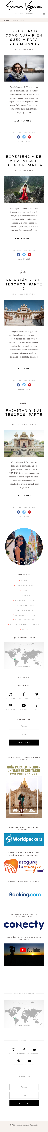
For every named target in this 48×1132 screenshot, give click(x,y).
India (23, 272)
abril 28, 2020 (24, 516)
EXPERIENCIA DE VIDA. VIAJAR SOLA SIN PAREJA (24, 161)
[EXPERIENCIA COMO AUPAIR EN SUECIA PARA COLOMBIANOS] (24, 68)
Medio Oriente (25, 610)
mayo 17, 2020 (24, 259)
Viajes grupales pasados (25, 624)
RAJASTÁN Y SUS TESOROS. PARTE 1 (23, 415)
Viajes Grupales (25, 620)
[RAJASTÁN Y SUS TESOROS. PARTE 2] (24, 313)
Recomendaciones (25, 615)
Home (6, 20)
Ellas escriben (24, 49)
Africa (25, 581)
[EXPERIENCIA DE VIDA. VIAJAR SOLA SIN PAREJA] (24, 189)
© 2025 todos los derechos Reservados (24, 1125)
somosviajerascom (24, 133)
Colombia (25, 595)
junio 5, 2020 (24, 141)
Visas (25, 629)
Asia (14, 294)
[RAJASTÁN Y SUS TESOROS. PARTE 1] (24, 443)
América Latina (25, 586)
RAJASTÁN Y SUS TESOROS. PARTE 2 (23, 284)
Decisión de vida (25, 600)
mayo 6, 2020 (24, 389)
